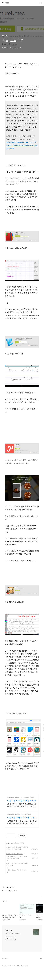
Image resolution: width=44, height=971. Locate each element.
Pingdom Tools (7, 966)
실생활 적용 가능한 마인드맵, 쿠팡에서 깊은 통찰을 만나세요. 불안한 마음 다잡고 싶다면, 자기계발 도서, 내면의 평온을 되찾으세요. (22, 822)
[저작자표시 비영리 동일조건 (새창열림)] (30, 835)
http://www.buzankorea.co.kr (18, 797)
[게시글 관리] (14, 835)
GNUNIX (5, 3)
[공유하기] (11, 835)
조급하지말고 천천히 (8, 962)
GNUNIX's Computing (13, 933)
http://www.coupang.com (17, 814)
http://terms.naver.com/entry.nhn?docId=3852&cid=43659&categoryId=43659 (21, 145)
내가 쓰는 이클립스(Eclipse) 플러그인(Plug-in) (17, 864)
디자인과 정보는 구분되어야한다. (16, 870)
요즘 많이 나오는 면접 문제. (14, 854)
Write (7, 843)
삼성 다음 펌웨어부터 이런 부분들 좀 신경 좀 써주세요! (16, 857)
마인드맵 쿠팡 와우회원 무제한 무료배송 (21, 817)
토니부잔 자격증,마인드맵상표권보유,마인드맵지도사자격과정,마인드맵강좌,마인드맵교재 (21, 805)
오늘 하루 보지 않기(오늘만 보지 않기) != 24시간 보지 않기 (17, 848)
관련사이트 (5, 958)
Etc (12, 843)
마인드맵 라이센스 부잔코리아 (21, 800)
